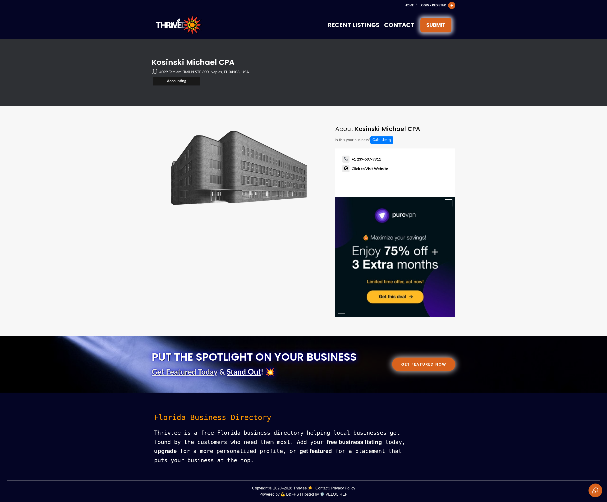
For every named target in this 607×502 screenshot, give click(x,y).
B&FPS (292, 494)
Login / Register (432, 5)
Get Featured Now (423, 364)
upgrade (165, 451)
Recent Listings (353, 25)
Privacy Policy (343, 488)
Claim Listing (381, 140)
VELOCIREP (337, 494)
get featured (315, 451)
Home (409, 5)
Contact (399, 25)
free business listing (354, 442)
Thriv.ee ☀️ (303, 488)
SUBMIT (436, 25)
